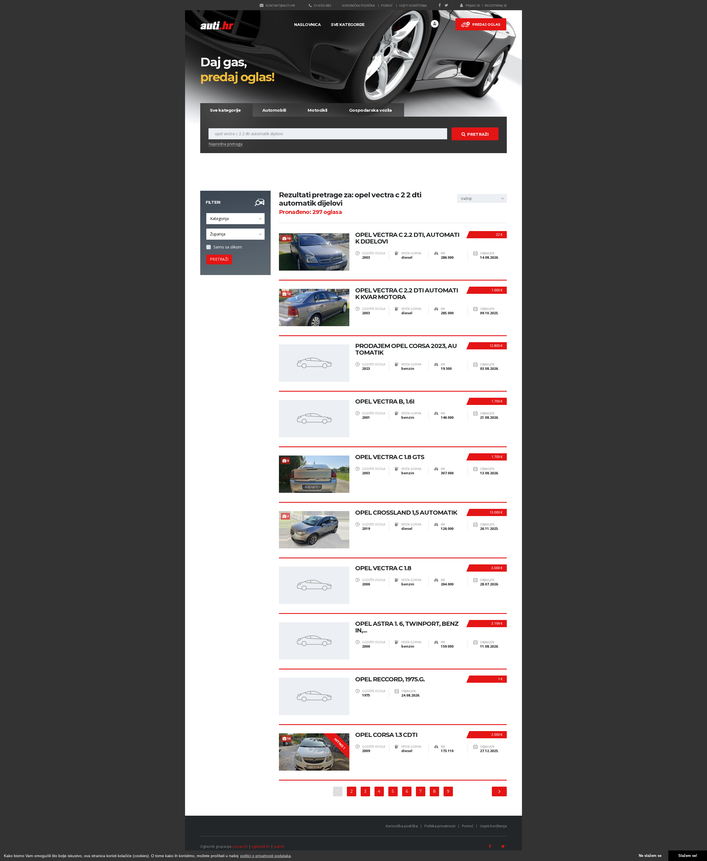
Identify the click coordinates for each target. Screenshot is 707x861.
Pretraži (477, 134)
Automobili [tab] (274, 110)
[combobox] (235, 218)
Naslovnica (307, 24)
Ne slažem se (650, 856)
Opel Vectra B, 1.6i (384, 401)
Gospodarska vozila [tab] (370, 110)
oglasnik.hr (261, 846)
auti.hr (279, 846)
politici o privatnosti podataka (265, 856)
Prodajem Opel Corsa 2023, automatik (406, 349)
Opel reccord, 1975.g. (390, 679)
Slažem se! (687, 856)
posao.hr (240, 846)
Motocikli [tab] (317, 110)
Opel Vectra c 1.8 (383, 568)
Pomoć (387, 5)
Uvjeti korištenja (413, 5)
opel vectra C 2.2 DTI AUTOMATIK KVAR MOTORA (406, 293)
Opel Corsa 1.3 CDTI (386, 735)
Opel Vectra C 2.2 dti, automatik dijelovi (407, 238)
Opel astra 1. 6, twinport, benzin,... (406, 627)
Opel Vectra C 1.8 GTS (389, 457)
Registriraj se (496, 5)
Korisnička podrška (358, 5)
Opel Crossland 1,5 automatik (406, 512)
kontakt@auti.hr (280, 5)
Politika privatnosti (439, 825)
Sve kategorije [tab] (225, 110)
